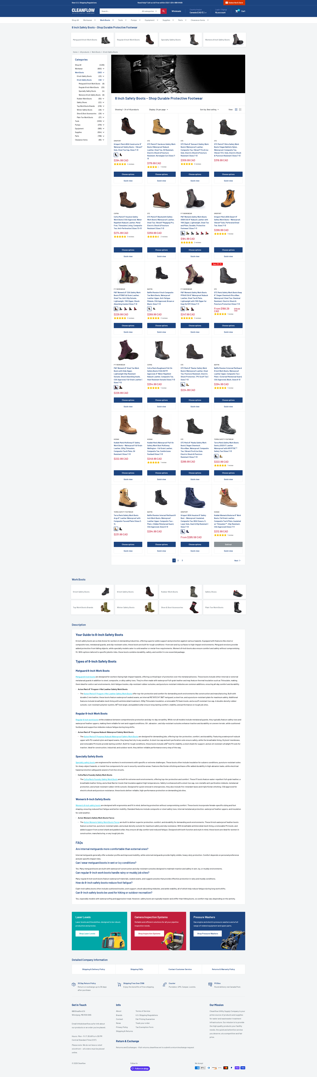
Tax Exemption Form (144, 1027)
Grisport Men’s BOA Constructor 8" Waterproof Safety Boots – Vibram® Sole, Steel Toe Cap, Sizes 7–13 (128, 147)
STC (148, 141)
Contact (119, 1019)
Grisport (117, 141)
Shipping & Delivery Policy (93, 969)
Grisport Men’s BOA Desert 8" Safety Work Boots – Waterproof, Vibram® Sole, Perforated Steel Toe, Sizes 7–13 (227, 221)
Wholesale (176, 11)
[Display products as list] (240, 109)
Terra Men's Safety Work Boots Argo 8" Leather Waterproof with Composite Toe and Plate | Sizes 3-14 (127, 519)
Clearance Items (198, 20)
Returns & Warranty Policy (223, 969)
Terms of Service (143, 1011)
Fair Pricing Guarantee (144, 1019)
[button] (236, 11)
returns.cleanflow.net (152, 1047)
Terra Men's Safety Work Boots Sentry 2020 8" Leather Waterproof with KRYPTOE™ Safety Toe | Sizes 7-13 (226, 446)
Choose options (128, 174)
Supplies (166, 20)
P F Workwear (186, 213)
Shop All (75, 20)
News (118, 1023)
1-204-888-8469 (175, 2)
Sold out (228, 544)
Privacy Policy (122, 1027)
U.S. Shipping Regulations (144, 1015)
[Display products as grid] (236, 109)
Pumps (134, 20)
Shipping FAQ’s (137, 969)
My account (220, 12)
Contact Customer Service (180, 969)
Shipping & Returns (124, 1031)
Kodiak (116, 439)
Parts (180, 20)
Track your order (143, 1023)
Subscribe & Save (234, 2)
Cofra (116, 213)
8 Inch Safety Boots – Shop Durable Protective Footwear (104, 27)
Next (237, 560)
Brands (119, 1015)
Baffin (149, 289)
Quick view (128, 181)
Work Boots (105, 20)
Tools (120, 20)
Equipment (150, 20)
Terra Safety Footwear (223, 439)
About (118, 1011)
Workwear (87, 20)
